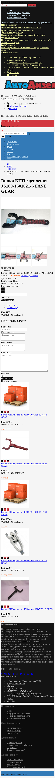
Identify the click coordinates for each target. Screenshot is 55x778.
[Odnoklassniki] (14, 674)
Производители (8, 40)
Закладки (34, 47)
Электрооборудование (17, 156)
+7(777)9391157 (14, 691)
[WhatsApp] (29, 674)
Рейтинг (5, 373)
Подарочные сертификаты (29, 40)
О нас (9, 10)
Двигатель (12, 141)
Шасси (10, 151)
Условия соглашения (17, 17)
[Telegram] (32, 674)
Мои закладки (13, 764)
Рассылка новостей (16, 767)
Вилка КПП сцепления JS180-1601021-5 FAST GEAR (27, 609)
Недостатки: (7, 342)
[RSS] (18, 674)
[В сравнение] (8, 297)
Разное (10, 149)
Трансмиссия (13, 144)
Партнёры (47, 40)
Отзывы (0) (12, 307)
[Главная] (8, 164)
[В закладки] (3, 297)
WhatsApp (14, 72)
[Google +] (10, 674)
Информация (9, 25)
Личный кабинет (15, 759)
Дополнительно (10, 37)
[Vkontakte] (6, 674)
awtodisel (13, 108)
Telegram (13, 75)
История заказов (22, 47)
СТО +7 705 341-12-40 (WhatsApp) (23, 65)
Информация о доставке (18, 12)
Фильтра (11, 154)
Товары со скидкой (10, 42)
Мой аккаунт (9, 45)
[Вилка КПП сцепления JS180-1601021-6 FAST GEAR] (25, 245)
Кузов (9, 146)
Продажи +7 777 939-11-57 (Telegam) (24, 62)
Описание (11, 305)
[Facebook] (2, 674)
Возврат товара (25, 35)
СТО (9, 159)
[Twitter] (22, 674)
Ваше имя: (6, 327)
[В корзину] (2, 412)
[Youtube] (25, 674)
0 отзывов (6, 270)
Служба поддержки (12, 32)
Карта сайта (39, 35)
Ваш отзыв (6, 352)
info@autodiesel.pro (16, 60)
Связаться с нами (9, 35)
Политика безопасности (18, 15)
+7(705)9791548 (14, 688)
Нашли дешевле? (29, 275)
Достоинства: (7, 332)
